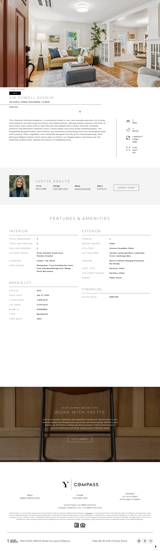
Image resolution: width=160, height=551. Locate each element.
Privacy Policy (120, 541)
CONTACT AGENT (126, 188)
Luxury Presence (61, 541)
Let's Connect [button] (80, 439)
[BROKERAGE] (139, 541)
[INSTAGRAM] (151, 541)
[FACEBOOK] (145, 541)
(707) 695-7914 (60, 189)
